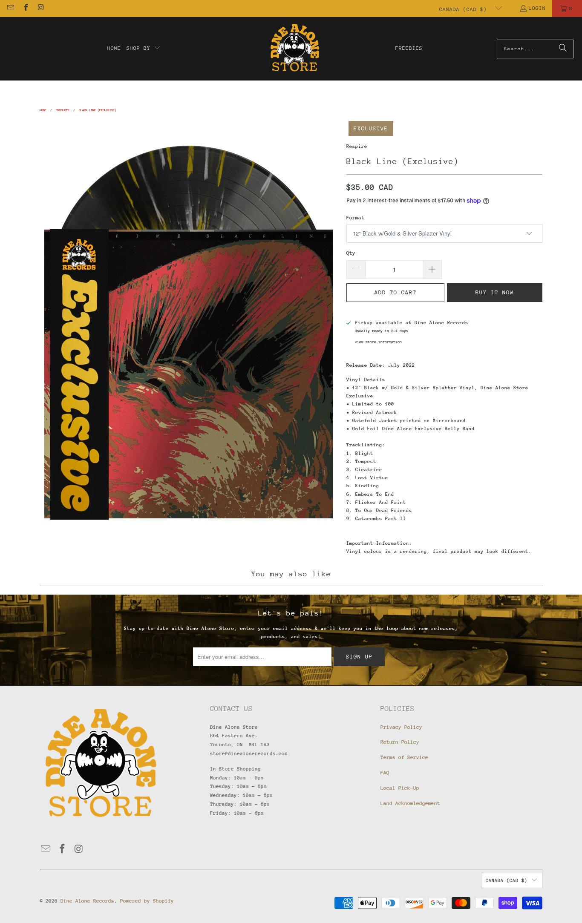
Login (537, 8)
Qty (350, 253)
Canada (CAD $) (464, 9)
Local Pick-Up (399, 788)
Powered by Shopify (147, 901)
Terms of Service (404, 757)
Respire (356, 146)
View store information (378, 341)
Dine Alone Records (87, 901)
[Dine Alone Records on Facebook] (25, 9)
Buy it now (494, 292)
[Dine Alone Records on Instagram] (40, 9)
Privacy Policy (401, 727)
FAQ (384, 773)
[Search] (562, 49)
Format (355, 218)
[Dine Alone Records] (294, 48)
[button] (144, 48)
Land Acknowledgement (410, 803)
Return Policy (399, 742)
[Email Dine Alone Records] (10, 9)
